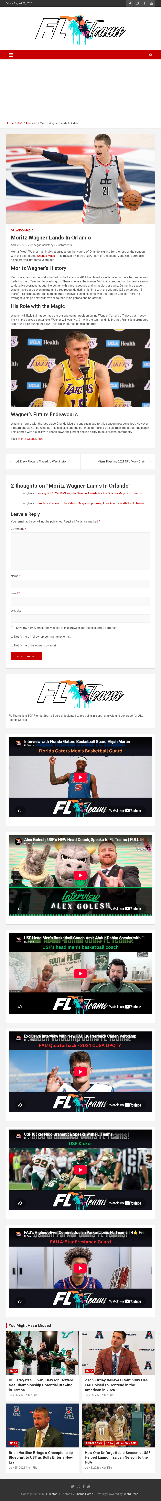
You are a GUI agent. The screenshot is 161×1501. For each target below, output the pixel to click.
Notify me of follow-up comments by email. (42, 636)
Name (16, 576)
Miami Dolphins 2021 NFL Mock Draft (121, 461)
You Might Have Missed (30, 1325)
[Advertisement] (80, 91)
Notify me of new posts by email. (35, 645)
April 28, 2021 (19, 245)
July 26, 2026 (17, 1395)
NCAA (13, 1370)
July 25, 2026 (93, 1395)
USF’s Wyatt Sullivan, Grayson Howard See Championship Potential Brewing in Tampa (41, 1385)
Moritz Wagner (27, 438)
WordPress (131, 1494)
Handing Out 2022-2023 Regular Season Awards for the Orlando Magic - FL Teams (89, 493)
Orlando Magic (22, 230)
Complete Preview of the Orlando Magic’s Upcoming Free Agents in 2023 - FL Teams (90, 503)
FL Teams (51, 1494)
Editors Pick (94, 1443)
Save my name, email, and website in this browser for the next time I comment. (67, 628)
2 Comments (64, 245)
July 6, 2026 (92, 1467)
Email (15, 593)
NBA (40, 438)
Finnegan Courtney (41, 245)
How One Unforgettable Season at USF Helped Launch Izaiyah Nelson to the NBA (118, 1457)
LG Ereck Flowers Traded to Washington (41, 461)
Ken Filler (32, 1395)
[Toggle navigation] (11, 54)
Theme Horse (84, 1494)
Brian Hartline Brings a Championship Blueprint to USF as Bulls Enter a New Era (41, 1457)
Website (16, 610)
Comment (18, 529)
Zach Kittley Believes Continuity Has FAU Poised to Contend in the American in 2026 (116, 1385)
